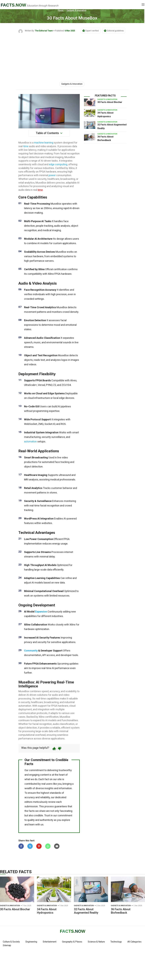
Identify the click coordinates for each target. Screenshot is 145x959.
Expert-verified (92, 31)
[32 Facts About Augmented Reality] (89, 125)
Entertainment (49, 941)
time (25, 146)
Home (60, 10)
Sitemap (7, 945)
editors (28, 801)
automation (30, 441)
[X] (30, 846)
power (52, 175)
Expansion (41, 611)
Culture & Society (11, 941)
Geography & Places (72, 941)
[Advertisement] (72, 55)
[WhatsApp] (48, 846)
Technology (116, 941)
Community (31, 650)
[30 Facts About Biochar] (89, 102)
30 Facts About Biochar (109, 102)
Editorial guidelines (115, 31)
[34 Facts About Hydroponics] (89, 113)
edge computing (58, 164)
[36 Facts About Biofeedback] (89, 137)
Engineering (31, 941)
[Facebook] (21, 846)
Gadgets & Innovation (76, 10)
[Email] (56, 846)
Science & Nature (96, 941)
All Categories (134, 941)
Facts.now (13, 5)
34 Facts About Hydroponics (46, 911)
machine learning (43, 142)
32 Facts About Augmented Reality (86, 911)
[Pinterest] (39, 846)
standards (55, 792)
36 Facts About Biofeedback (120, 911)
